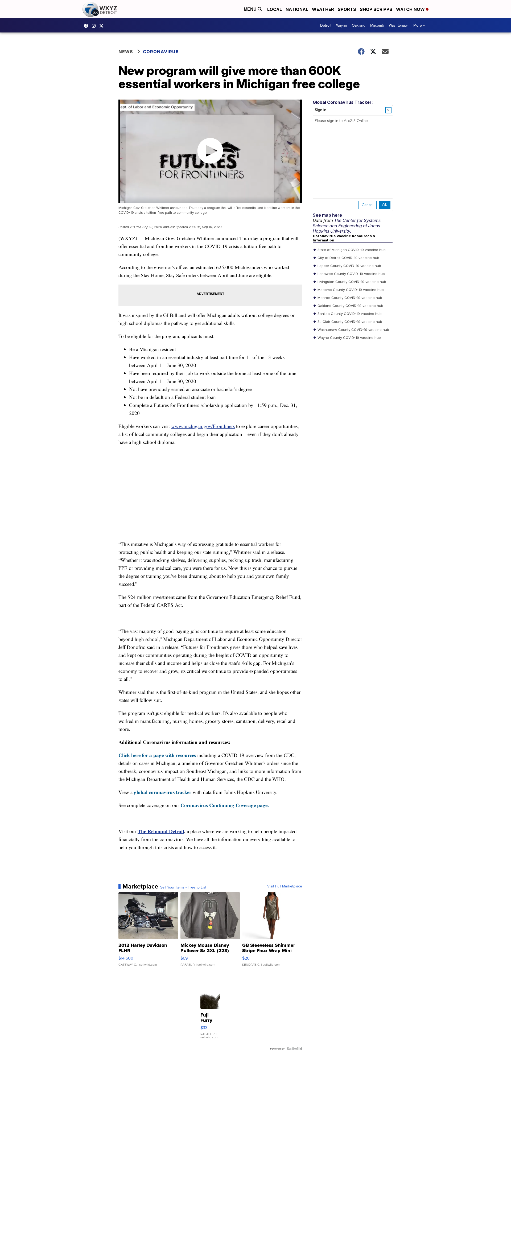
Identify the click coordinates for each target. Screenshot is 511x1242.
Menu (251, 9)
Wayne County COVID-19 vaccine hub (348, 337)
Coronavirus (161, 51)
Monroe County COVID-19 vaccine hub (349, 297)
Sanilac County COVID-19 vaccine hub (349, 313)
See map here (327, 215)
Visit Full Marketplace (284, 886)
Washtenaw (398, 25)
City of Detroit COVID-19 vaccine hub (347, 258)
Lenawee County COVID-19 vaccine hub (350, 274)
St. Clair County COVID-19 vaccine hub (349, 321)
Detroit (325, 25)
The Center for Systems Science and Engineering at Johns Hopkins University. (347, 226)
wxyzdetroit (87, 26)
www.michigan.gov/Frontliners (203, 426)
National (297, 9)
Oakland (358, 25)
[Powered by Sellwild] (294, 1049)
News (125, 51)
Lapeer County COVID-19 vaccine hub (348, 266)
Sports (347, 9)
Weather (323, 9)
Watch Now (411, 9)
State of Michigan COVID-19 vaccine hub (351, 250)
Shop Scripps (376, 9)
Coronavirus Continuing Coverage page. (224, 805)
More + (419, 25)
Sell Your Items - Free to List (183, 887)
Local (274, 9)
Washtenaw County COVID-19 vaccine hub (352, 329)
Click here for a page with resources (157, 755)
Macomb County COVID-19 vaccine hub (350, 289)
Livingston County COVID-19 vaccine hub (351, 281)
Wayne (341, 25)
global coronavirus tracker (162, 792)
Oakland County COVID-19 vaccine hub (349, 305)
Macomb (377, 25)
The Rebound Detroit (161, 831)
